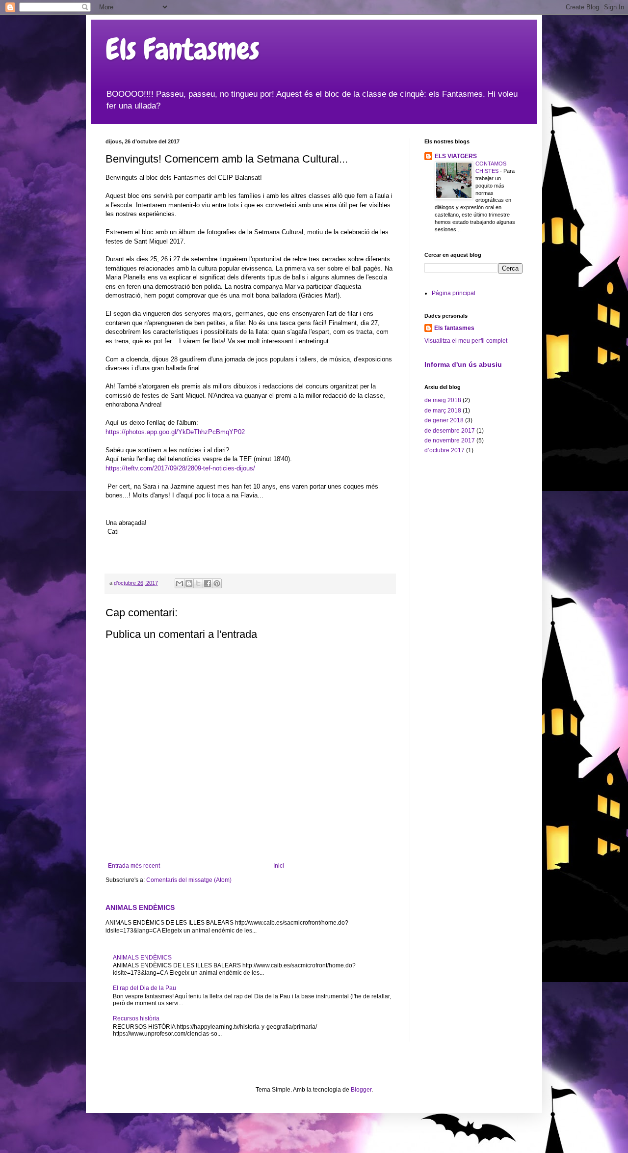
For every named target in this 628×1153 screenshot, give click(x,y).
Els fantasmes (454, 328)
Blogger (361, 1089)
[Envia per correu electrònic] (179, 583)
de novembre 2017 (449, 440)
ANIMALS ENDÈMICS (140, 907)
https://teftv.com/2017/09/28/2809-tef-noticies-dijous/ (180, 468)
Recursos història (136, 1018)
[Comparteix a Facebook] (207, 583)
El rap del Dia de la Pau (144, 988)
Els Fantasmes (182, 49)
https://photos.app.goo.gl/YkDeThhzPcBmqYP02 (175, 432)
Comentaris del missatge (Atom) (189, 880)
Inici (278, 865)
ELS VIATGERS (456, 156)
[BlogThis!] (189, 583)
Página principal (453, 293)
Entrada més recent (134, 865)
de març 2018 (442, 410)
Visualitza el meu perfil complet (465, 340)
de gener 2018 (444, 420)
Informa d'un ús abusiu (463, 364)
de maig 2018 (442, 400)
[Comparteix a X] (198, 583)
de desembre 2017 (449, 430)
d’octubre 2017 (444, 450)
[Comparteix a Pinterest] (217, 583)
